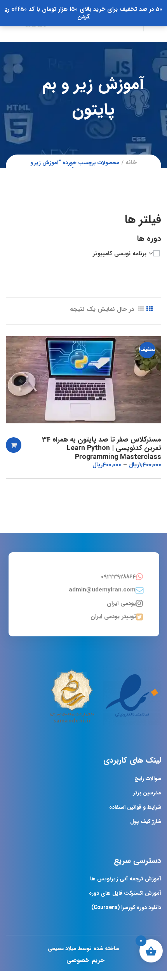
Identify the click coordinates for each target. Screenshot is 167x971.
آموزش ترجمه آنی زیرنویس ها (125, 879)
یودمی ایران (121, 603)
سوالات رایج (147, 778)
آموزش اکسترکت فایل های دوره (125, 893)
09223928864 (118, 576)
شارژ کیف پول (145, 821)
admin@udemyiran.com (102, 590)
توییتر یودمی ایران (113, 616)
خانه (131, 162)
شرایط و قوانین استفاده (135, 807)
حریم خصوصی (85, 960)
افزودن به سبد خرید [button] (13, 445)
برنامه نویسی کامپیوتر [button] (119, 253)
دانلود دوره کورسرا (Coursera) (126, 907)
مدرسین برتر (147, 793)
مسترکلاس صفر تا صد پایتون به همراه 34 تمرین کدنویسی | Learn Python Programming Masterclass (101, 448)
